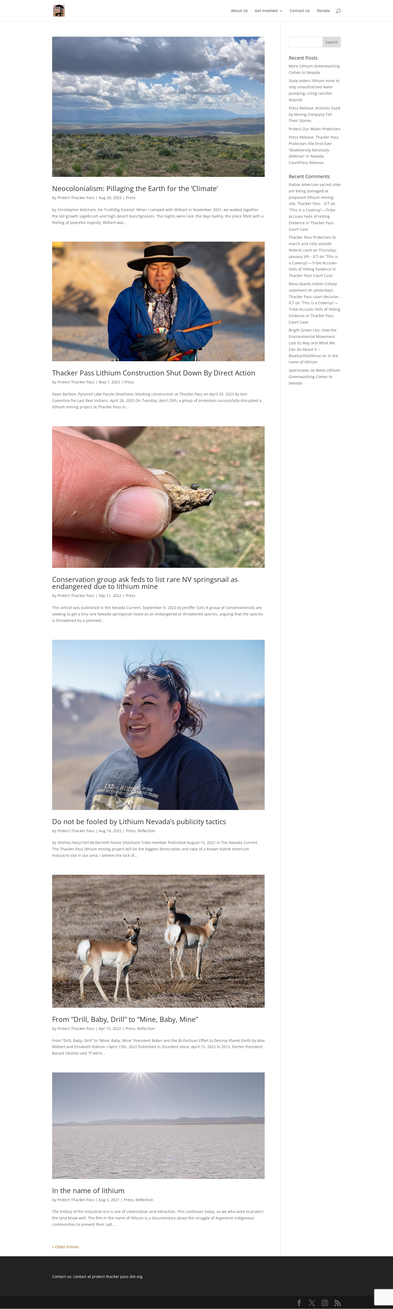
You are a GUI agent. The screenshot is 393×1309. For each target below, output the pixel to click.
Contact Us (300, 11)
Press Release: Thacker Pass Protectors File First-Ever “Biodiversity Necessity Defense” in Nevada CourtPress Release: (314, 150)
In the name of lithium (88, 1190)
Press (131, 197)
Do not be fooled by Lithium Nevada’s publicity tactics (139, 821)
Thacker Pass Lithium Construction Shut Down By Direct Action (153, 373)
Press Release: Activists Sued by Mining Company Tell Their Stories (314, 114)
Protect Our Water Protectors (314, 128)
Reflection (146, 830)
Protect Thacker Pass (75, 197)
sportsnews (299, 370)
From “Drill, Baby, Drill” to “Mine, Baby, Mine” (125, 1019)
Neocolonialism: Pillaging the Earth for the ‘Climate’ (135, 188)
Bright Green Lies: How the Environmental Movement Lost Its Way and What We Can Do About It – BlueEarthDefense (313, 343)
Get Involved (266, 11)
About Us (239, 11)
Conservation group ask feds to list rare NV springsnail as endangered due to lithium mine (145, 582)
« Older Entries (65, 1246)
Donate (323, 11)
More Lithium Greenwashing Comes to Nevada (314, 377)
